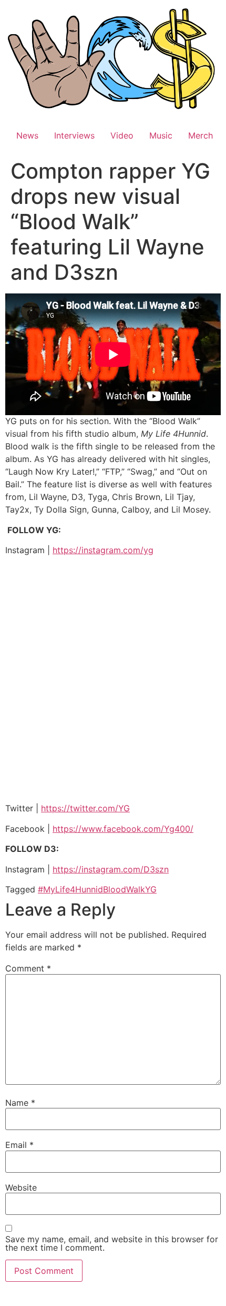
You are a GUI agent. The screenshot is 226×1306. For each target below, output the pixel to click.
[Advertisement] (113, 681)
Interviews (74, 135)
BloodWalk (124, 889)
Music (160, 135)
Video (121, 135)
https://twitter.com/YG (85, 808)
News (27, 135)
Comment (28, 968)
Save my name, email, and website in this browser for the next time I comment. (111, 1243)
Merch (200, 135)
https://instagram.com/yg (103, 550)
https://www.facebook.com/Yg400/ (123, 828)
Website (21, 1187)
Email (19, 1145)
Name (20, 1102)
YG (151, 889)
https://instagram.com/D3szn (111, 869)
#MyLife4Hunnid (70, 889)
